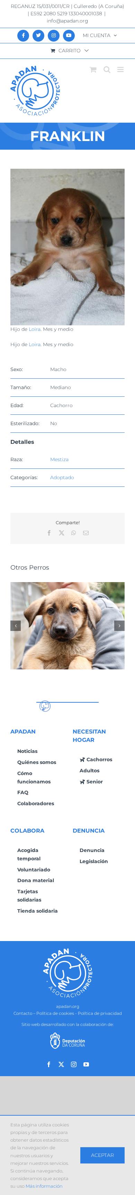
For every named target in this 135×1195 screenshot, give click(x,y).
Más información (44, 1186)
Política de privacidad (100, 1013)
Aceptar (102, 1155)
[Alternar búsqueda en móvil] (107, 69)
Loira (34, 329)
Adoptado (62, 477)
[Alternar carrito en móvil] (93, 69)
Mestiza (59, 459)
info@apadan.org (67, 21)
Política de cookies (55, 1013)
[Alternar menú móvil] (121, 69)
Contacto (23, 1013)
